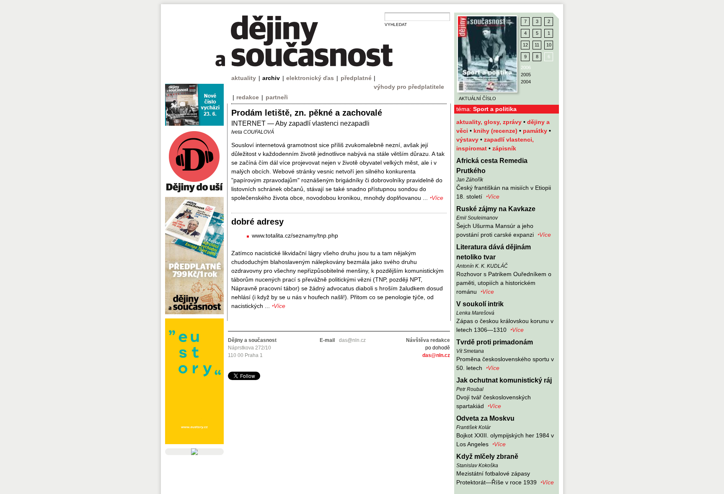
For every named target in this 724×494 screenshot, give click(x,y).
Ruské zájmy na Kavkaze (495, 208)
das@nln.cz (436, 355)
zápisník (504, 148)
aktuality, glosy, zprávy (489, 122)
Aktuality (243, 78)
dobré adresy (257, 221)
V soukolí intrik (480, 304)
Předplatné (356, 78)
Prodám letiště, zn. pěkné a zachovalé (306, 112)
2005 (526, 74)
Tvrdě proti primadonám (494, 342)
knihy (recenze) (496, 130)
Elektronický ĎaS (310, 78)
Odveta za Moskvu (485, 418)
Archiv (271, 78)
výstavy (468, 139)
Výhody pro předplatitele (409, 86)
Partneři (277, 97)
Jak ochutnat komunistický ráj (504, 380)
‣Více (492, 196)
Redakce (247, 97)
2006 (526, 67)
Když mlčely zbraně (487, 456)
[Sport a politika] (487, 54)
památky (536, 130)
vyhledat (396, 24)
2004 (526, 81)
